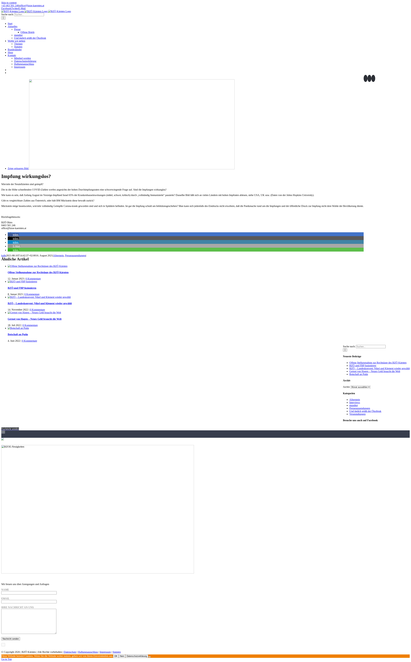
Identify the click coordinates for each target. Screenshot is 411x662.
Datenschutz (70, 652)
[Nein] (149, 656)
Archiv (346, 387)
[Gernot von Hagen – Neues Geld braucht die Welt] (34, 312)
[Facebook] (365, 78)
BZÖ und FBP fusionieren (22, 288)
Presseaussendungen (75, 255)
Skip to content (9, 2)
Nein (122, 656)
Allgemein (58, 255)
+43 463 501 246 (10, 5)
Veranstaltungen (357, 414)
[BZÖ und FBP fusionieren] (22, 281)
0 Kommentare (33, 278)
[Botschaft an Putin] (18, 328)
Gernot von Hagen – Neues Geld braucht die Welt (34, 319)
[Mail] (373, 78)
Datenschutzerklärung (137, 656)
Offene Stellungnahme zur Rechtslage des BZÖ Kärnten (38, 272)
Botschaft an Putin (18, 334)
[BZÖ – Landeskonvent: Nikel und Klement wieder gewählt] (39, 297)
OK (115, 656)
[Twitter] (369, 78)
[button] (13, 234)
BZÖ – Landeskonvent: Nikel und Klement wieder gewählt (40, 303)
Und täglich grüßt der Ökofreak (365, 411)
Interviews (354, 402)
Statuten (117, 652)
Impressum (105, 652)
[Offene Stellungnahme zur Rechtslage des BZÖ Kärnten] (37, 266)
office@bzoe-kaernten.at (31, 5)
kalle (3, 255)
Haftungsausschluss (88, 652)
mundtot (353, 405)
